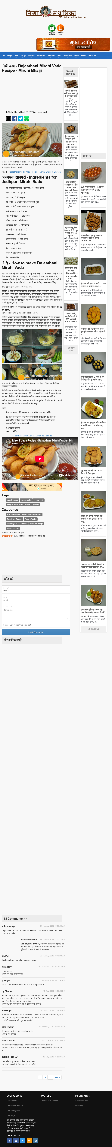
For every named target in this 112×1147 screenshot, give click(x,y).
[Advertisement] (31, 92)
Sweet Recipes (70, 72)
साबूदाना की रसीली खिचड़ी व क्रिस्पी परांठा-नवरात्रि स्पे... (92, 565)
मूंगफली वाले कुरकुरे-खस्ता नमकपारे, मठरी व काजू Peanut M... (91, 237)
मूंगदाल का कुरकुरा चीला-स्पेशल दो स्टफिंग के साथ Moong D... (93, 425)
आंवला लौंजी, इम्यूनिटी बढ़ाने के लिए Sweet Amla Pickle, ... (71, 319)
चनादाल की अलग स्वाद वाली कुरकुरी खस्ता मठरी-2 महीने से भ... (93, 331)
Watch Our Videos (50, 1100)
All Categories (14, 1110)
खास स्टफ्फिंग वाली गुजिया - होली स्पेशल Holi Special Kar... (71, 186)
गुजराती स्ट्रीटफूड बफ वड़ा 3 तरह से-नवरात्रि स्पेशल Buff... (93, 611)
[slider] (7, 536)
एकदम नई (87, 155)
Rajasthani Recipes (14, 519)
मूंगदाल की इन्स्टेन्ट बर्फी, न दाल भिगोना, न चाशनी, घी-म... (93, 284)
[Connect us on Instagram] (35, 1140)
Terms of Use (82, 1100)
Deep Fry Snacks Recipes (17, 523)
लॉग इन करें (92, 55)
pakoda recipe (12, 500)
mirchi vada (38, 500)
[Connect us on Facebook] (9, 1140)
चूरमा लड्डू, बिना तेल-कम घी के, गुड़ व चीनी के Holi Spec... (71, 231)
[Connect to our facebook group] (16, 1140)
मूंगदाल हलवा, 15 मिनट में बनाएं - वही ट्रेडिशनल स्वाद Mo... (71, 140)
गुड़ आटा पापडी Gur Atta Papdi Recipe (91, 472)
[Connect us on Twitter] (22, 1140)
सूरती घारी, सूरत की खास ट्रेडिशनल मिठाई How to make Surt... (71, 273)
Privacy (79, 1105)
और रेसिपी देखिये (71, 349)
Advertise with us (15, 1105)
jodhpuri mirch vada (15, 505)
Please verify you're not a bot (17, 625)
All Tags (11, 1115)
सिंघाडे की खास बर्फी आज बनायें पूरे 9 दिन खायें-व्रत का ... (71, 94)
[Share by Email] (8, 118)
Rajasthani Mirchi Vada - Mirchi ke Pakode (32, 435)
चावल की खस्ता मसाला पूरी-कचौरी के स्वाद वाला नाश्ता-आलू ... (92, 518)
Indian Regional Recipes (32, 514)
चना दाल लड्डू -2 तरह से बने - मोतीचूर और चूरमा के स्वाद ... (93, 378)
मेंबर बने (83, 55)
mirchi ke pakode (32, 505)
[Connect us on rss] (29, 1140)
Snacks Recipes (13, 514)
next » (57, 1077)
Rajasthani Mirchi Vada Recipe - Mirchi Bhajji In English (35, 171)
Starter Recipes (13, 528)
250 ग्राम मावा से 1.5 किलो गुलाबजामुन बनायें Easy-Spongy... (92, 189)
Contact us (12, 1100)
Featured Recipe (36, 523)
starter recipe (26, 500)
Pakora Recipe (31, 519)
